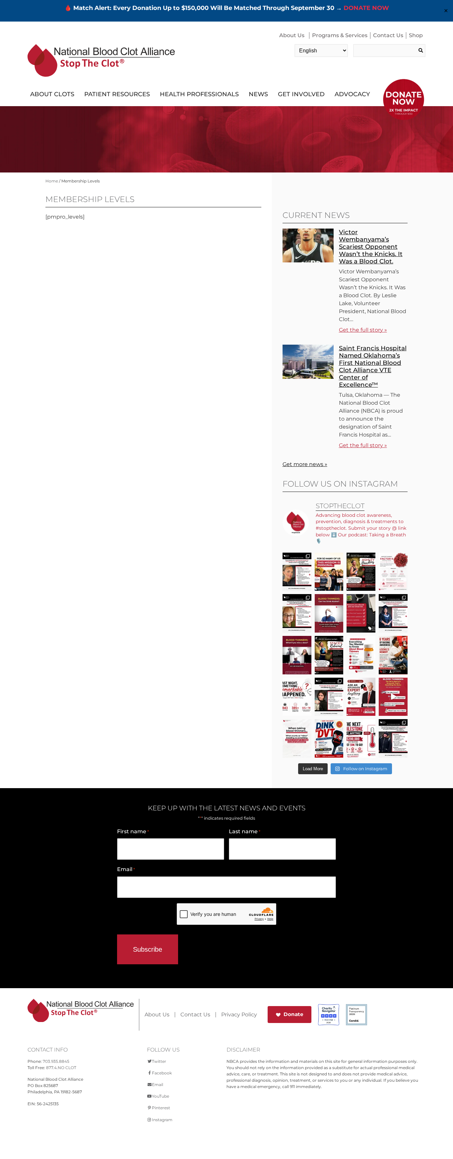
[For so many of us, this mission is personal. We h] (329, 572)
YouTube (160, 1096)
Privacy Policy (239, 1014)
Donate (293, 1014)
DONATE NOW (366, 8)
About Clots (52, 94)
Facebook (162, 1072)
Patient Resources (117, 94)
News (258, 94)
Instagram (162, 1119)
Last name (244, 831)
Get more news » (305, 464)
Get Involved (301, 94)
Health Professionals (199, 94)
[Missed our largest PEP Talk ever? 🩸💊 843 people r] (361, 655)
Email (126, 869)
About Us (291, 35)
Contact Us (388, 35)
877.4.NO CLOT (61, 1067)
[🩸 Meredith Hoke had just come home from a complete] (297, 572)
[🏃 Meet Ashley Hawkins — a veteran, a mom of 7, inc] (361, 572)
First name (133, 831)
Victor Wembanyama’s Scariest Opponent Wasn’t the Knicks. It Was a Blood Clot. (371, 246)
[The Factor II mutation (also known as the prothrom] (393, 572)
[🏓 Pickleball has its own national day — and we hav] (329, 738)
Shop (416, 35)
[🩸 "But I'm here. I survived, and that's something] (393, 738)
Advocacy (352, 94)
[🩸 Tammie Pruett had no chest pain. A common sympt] (297, 613)
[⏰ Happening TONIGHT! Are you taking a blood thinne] (361, 697)
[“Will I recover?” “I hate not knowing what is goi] (297, 697)
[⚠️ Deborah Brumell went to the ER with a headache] (329, 697)
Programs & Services (339, 35)
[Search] (421, 50)
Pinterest (161, 1107)
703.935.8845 (56, 1061)
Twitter (159, 1061)
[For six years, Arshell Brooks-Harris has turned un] (393, 655)
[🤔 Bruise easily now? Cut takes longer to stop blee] (297, 738)
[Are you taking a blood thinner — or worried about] (329, 613)
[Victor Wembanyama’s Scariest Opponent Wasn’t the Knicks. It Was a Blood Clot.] (308, 260)
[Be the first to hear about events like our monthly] (361, 613)
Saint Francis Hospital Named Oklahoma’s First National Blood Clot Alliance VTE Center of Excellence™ (373, 366)
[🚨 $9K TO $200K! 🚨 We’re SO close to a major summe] (361, 738)
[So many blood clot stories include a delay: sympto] (393, 613)
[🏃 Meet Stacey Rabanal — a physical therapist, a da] (329, 655)
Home (51, 180)
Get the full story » (363, 330)
